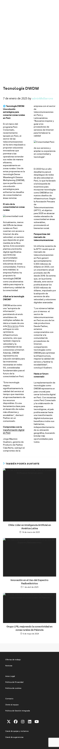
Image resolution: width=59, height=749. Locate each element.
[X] (9, 721)
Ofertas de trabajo (13, 659)
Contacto (9, 698)
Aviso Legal (10, 676)
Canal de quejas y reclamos (17, 731)
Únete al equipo (12, 704)
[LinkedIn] (30, 721)
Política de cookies (13, 688)
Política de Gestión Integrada (17, 710)
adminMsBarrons (42, 98)
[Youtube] (37, 721)
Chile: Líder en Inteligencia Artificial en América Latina (29, 526)
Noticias (8, 665)
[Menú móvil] (54, 4)
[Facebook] (16, 721)
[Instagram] (23, 721)
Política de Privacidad (14, 682)
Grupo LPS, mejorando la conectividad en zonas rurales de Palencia (29, 628)
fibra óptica (12, 326)
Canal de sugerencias (14, 737)
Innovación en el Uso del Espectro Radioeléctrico (29, 581)
